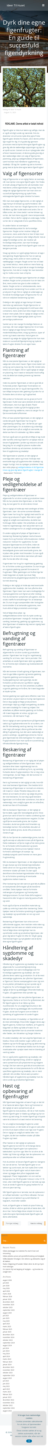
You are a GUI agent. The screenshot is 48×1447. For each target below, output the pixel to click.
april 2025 (6, 1324)
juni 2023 (6, 1384)
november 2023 (8, 1370)
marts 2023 (7, 1392)
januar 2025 (7, 1332)
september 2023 (9, 1375)
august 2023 (7, 1378)
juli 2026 (6, 1283)
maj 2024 (6, 1353)
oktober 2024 (8, 1340)
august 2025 (7, 1313)
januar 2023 (7, 1397)
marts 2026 (7, 1294)
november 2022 (8, 1403)
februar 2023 (7, 1394)
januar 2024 (7, 1364)
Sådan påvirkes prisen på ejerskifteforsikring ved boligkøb (23, 1256)
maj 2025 (6, 1321)
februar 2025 (7, 1329)
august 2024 (7, 1345)
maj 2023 (6, 1386)
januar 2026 (7, 1299)
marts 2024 (7, 1359)
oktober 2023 (8, 1373)
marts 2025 (7, 1326)
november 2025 (8, 1305)
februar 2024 (7, 1362)
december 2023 (8, 1367)
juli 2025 (6, 1315)
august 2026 (7, 1280)
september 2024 (9, 1343)
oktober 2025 (8, 1307)
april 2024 (6, 1356)
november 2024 (8, 1337)
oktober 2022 (8, 1405)
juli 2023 (6, 1381)
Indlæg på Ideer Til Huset (12, 109)
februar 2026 (7, 1296)
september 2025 (9, 1310)
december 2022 (8, 1400)
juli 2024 (6, 1348)
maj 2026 (6, 1288)
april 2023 (6, 1389)
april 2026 (6, 1291)
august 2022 (7, 1411)
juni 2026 (6, 1286)
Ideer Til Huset (16, 5)
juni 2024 (6, 1351)
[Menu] (43, 5)
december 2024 (8, 1335)
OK (29, 1441)
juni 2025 (6, 1318)
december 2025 (8, 1302)
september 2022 (9, 1408)
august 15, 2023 (10, 112)
